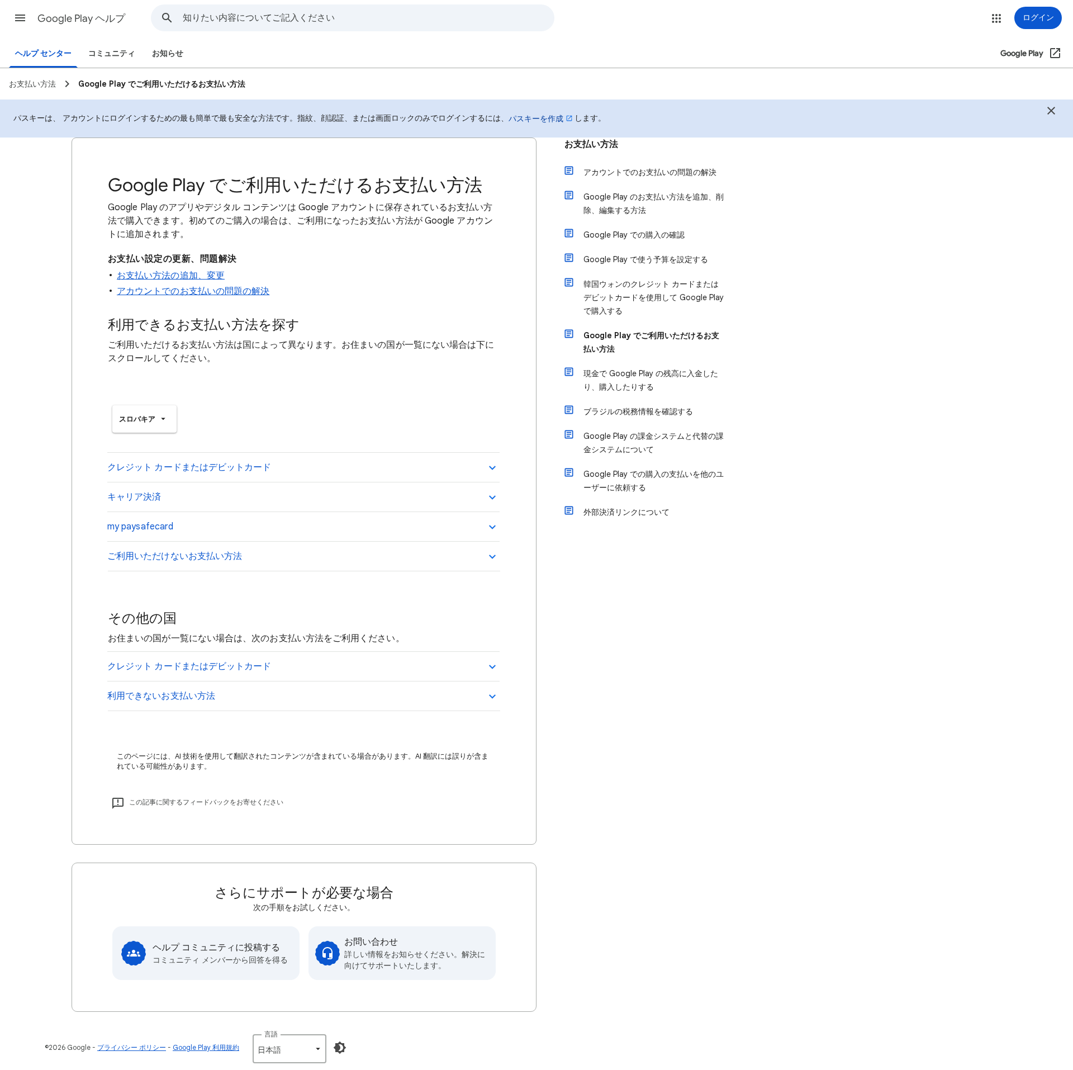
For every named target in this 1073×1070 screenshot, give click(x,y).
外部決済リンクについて (626, 512)
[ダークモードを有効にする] (339, 1047)
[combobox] (368, 18)
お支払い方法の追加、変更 (171, 275)
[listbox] (144, 419)
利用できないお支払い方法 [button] (161, 696)
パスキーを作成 (536, 118)
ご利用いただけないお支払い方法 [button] (174, 556)
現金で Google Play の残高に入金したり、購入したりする (650, 380)
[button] (20, 17)
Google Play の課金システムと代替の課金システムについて (653, 442)
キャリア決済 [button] (134, 497)
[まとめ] (1051, 112)
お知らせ (167, 53)
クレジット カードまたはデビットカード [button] (189, 467)
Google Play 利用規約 (206, 1047)
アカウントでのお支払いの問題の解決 (193, 291)
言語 (271, 1034)
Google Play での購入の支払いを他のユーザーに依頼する (653, 481)
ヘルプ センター (43, 53)
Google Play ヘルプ (81, 18)
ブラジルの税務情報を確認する (638, 411)
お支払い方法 (591, 144)
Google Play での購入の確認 (634, 235)
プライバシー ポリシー (131, 1047)
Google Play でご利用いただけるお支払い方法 (651, 342)
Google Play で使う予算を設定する (645, 259)
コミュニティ (111, 53)
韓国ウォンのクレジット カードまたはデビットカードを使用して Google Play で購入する (653, 297)
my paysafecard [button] (140, 526)
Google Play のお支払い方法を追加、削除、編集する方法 (653, 203)
